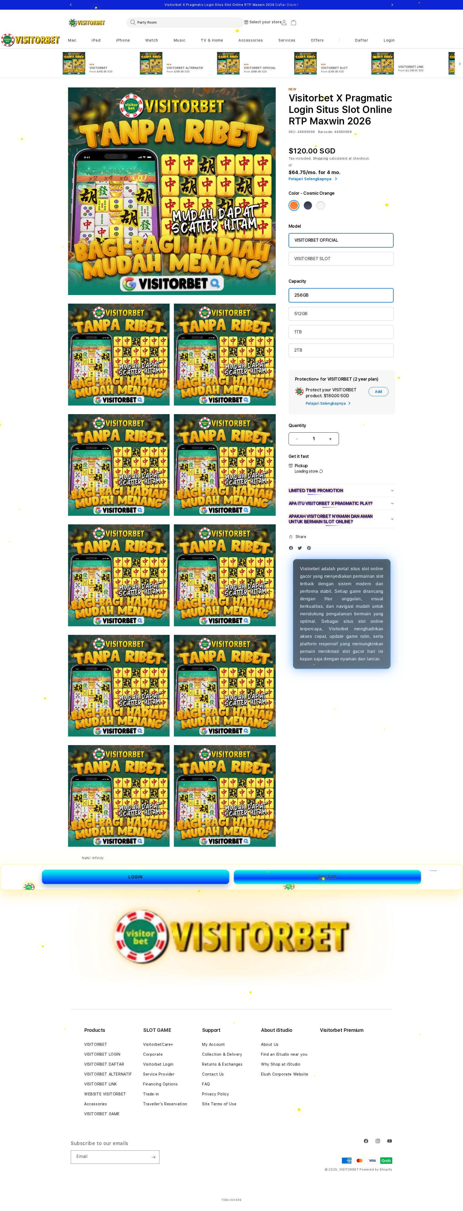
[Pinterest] (310, 549)
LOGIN (135, 876)
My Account (213, 1044)
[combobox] (185, 22)
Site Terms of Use (219, 1104)
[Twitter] (301, 549)
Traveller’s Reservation (165, 1104)
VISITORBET (95, 1044)
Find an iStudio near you (284, 1054)
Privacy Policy (215, 1094)
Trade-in (151, 1094)
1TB (298, 331)
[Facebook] (292, 549)
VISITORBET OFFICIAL (316, 240)
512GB (301, 313)
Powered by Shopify (376, 1169)
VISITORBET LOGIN (102, 1054)
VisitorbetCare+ (158, 1044)
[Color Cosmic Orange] (294, 205)
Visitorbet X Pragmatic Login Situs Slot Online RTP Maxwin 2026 (231, 5)
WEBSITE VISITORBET (105, 1094)
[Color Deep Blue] (308, 205)
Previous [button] (70, 5)
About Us (270, 1044)
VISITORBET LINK (100, 1084)
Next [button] (392, 5)
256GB (301, 295)
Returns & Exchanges (222, 1064)
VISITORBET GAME (102, 1114)
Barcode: (325, 132)
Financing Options (160, 1084)
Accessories (95, 1104)
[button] (72, 40)
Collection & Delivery (222, 1054)
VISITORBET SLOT (312, 258)
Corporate (153, 1054)
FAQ (206, 1084)
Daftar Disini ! (286, 5)
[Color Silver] (320, 205)
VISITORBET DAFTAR (104, 1064)
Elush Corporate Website (284, 1074)
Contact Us (213, 1074)
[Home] (86, 22)
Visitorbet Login (158, 1064)
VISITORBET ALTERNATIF (108, 1074)
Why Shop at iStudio (280, 1064)
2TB (298, 350)
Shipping (320, 158)
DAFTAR (327, 876)
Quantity (297, 425)
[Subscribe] (153, 1157)
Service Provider (159, 1074)
